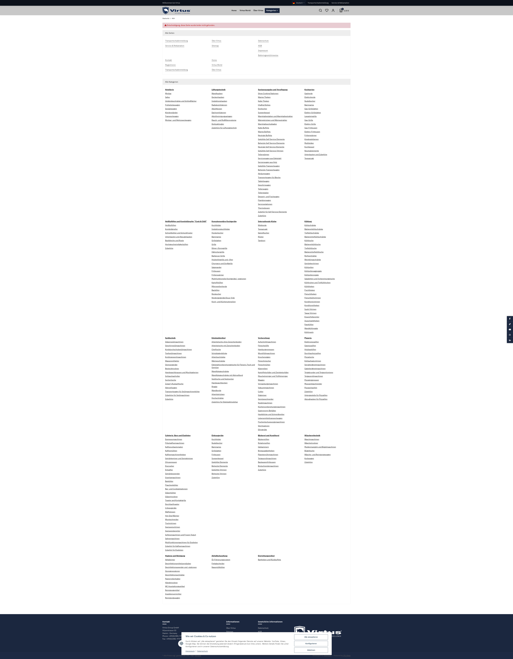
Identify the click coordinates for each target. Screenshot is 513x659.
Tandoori (261, 240)
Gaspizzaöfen (310, 345)
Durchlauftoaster (172, 504)
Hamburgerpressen (266, 349)
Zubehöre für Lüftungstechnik (224, 128)
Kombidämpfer (171, 229)
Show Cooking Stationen (268, 93)
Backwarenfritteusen (267, 462)
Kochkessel (309, 147)
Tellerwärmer (263, 154)
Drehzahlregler (218, 124)
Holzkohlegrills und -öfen (222, 259)
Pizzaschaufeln (310, 387)
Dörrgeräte (262, 429)
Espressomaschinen (173, 439)
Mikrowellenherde (219, 286)
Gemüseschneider (265, 399)
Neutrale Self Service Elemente (271, 147)
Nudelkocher (309, 101)
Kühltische (309, 240)
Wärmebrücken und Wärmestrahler (272, 120)
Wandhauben (217, 93)
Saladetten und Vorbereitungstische (319, 278)
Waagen (261, 380)
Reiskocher (216, 294)
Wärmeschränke (218, 361)
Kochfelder (216, 225)
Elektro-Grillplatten (312, 112)
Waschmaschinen (311, 439)
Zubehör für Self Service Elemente (272, 212)
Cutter (260, 391)
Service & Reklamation (340, 3)
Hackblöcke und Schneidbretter (271, 414)
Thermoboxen (264, 208)
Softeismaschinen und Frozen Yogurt (180, 535)
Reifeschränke (310, 256)
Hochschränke (218, 398)
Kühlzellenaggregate (313, 271)
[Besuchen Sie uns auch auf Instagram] (510, 335)
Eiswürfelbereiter (311, 317)
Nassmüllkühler (218, 567)
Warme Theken (264, 97)
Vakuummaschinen (266, 387)
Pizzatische (309, 357)
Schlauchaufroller (172, 376)
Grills (214, 244)
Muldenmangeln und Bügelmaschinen (320, 447)
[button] (320, 10)
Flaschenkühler (171, 485)
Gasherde (308, 93)
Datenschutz (263, 628)
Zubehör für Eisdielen (174, 550)
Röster (261, 237)
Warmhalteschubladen (267, 124)
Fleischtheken (310, 294)
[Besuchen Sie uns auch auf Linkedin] (510, 340)
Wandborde (216, 390)
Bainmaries (309, 105)
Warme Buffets (264, 131)
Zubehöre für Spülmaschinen (177, 395)
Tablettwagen (263, 181)
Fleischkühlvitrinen (312, 298)
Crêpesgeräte (170, 508)
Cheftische (216, 349)
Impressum (190, 651)
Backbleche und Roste (174, 240)
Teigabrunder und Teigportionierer (318, 372)
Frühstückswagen (172, 105)
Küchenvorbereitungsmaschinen (271, 407)
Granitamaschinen (172, 477)
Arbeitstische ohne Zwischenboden (227, 342)
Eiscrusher (169, 466)
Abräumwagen (264, 173)
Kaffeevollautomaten (174, 447)
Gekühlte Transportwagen (269, 166)
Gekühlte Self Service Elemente (271, 139)
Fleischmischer (264, 361)
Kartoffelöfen (217, 282)
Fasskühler (309, 324)
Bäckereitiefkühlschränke (315, 237)
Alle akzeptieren (311, 637)
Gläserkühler (170, 493)
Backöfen (215, 290)
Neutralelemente (311, 151)
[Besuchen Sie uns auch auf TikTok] (510, 324)
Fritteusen (216, 271)
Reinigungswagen (172, 598)
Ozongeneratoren (172, 571)
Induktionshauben (219, 101)
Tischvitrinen (170, 523)
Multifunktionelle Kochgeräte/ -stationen (229, 278)
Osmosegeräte (171, 364)
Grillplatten (216, 240)
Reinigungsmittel (172, 590)
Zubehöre (262, 215)
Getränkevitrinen (311, 263)
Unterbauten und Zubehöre (315, 154)
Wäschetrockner (311, 443)
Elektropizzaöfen (311, 342)
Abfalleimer (170, 559)
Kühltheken (309, 286)
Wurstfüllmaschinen (266, 353)
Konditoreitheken (311, 305)
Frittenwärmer (310, 135)
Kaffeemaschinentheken (175, 454)
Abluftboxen (217, 108)
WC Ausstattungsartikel (175, 586)
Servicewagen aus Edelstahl (269, 158)
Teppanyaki (309, 158)
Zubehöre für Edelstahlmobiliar (225, 402)
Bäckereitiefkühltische (314, 252)
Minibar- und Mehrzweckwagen (178, 120)
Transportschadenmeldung (318, 3)
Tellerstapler (263, 192)
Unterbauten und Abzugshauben (178, 237)
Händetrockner (171, 582)
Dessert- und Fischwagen (268, 196)
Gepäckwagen (171, 108)
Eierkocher (262, 108)
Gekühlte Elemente (220, 462)
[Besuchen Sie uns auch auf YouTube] (510, 329)
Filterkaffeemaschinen (174, 443)
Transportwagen (172, 116)
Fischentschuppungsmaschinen (271, 422)
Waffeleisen (170, 512)
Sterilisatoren (263, 426)
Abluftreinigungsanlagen (222, 116)
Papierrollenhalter (172, 579)
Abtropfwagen (171, 387)
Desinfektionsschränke (174, 575)
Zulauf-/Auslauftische (174, 384)
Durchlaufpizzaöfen (312, 353)
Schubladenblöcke (219, 353)
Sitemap (229, 631)
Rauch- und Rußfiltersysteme (224, 120)
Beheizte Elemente (220, 466)
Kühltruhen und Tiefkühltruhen (317, 282)
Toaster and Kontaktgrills (175, 500)
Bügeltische (309, 450)
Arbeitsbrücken (218, 394)
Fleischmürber (264, 364)
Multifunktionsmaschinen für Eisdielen (181, 542)
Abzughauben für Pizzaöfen (315, 399)
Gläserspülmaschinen (174, 342)
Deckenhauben (218, 97)
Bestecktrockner (172, 368)
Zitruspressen (171, 462)
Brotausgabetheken (266, 450)
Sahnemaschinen (172, 538)
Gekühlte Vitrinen (219, 470)
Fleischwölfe (263, 345)
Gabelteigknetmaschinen (315, 368)
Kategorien (271, 10)
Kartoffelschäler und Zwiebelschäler (273, 372)
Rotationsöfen (264, 443)
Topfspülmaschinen (173, 353)
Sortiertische (170, 380)
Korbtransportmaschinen (175, 357)
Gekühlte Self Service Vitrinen (270, 151)
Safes (167, 97)
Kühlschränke (310, 225)
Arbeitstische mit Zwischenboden (226, 345)
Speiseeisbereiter (172, 531)
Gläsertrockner (171, 496)
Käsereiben (263, 368)
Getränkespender (172, 473)
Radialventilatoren (219, 105)
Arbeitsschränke (218, 357)
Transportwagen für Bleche (269, 177)
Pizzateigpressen (311, 380)
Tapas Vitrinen (310, 313)
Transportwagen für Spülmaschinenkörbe (182, 391)
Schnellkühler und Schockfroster (179, 233)
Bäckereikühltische (312, 244)
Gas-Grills (308, 120)
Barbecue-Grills (218, 256)
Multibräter (309, 143)
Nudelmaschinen (265, 403)
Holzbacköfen (310, 349)
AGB (260, 631)
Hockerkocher (217, 233)
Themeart (328, 655)
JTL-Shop (347, 655)
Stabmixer (262, 395)
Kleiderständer (171, 112)
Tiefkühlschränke (311, 233)
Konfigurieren (311, 643)
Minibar (168, 93)
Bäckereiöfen (263, 439)
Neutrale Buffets (265, 135)
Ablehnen (311, 650)
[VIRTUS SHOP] (176, 10)
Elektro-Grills (310, 124)
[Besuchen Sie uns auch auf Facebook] (510, 318)
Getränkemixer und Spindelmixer (179, 458)
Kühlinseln (309, 332)
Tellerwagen (263, 189)
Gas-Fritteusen (310, 128)
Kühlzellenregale (311, 275)
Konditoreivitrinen (312, 301)
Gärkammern (263, 447)
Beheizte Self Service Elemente (271, 143)
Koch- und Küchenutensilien (224, 301)
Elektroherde (309, 97)
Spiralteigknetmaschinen (314, 364)
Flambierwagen (264, 200)
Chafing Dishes (264, 105)
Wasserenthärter (172, 361)
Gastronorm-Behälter (267, 410)
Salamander (216, 267)
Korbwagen (309, 458)
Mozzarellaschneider (313, 384)
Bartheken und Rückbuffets (269, 559)
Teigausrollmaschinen (313, 376)
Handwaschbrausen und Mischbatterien (181, 372)
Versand (198, 655)
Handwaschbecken (220, 383)
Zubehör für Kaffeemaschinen (177, 546)
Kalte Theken (263, 101)
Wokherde (262, 225)
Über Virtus (231, 628)
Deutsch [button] (299, 3)
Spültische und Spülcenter (223, 379)
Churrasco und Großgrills (222, 263)
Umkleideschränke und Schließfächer (181, 101)
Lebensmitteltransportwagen (270, 418)
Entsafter (169, 470)
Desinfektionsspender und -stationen (181, 567)
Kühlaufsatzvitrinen (312, 361)
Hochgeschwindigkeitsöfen (176, 244)
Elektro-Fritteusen (312, 131)
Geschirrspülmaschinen (175, 345)
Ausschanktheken (311, 321)
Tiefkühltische (310, 248)
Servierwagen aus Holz (267, 162)
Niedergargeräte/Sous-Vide (223, 298)
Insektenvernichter (173, 594)
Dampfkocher (263, 233)
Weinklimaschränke (312, 259)
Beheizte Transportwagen (268, 170)
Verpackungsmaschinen (268, 384)
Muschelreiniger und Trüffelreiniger (273, 376)
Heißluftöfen (170, 225)
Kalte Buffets (263, 128)
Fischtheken (309, 290)
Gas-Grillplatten (311, 108)
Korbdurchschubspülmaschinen (178, 349)
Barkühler (169, 481)
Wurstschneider (171, 519)
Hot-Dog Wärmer (172, 516)
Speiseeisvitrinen (172, 527)
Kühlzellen (309, 267)
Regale (214, 386)
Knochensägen (264, 357)
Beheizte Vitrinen (219, 473)
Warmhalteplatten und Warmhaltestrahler (275, 116)
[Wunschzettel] (327, 10)
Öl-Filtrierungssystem (221, 559)
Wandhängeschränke (220, 371)
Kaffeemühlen (171, 450)
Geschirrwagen (264, 185)
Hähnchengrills (218, 252)
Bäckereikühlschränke (313, 229)
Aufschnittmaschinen (267, 342)
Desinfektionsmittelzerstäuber (178, 563)
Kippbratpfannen (311, 139)
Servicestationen (265, 204)
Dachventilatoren (219, 112)
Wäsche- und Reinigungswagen (317, 454)
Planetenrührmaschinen (268, 454)
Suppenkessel (264, 112)
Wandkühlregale (311, 328)
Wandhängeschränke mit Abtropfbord (227, 375)
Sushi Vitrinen (310, 309)
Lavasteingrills (310, 116)
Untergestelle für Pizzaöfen (315, 395)
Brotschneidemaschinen (268, 466)
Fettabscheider (218, 563)
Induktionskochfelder (221, 229)
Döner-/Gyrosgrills (219, 248)
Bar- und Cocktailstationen (176, 489)
